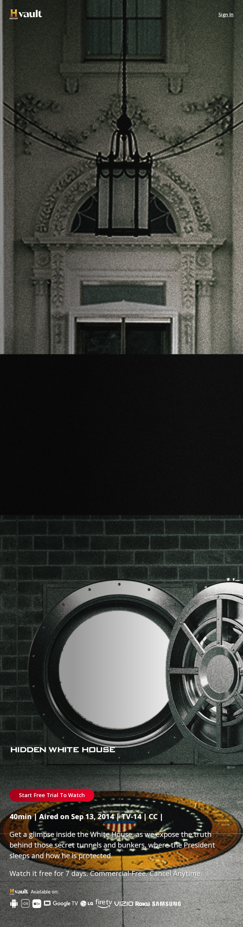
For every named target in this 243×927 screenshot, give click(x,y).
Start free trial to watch (52, 795)
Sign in (226, 14)
